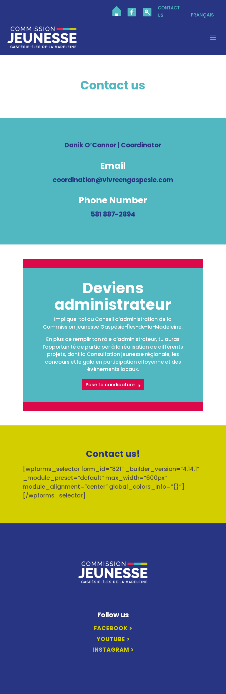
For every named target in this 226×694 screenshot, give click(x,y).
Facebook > (113, 628)
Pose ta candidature (110, 384)
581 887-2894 (113, 214)
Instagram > (113, 650)
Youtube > (113, 639)
